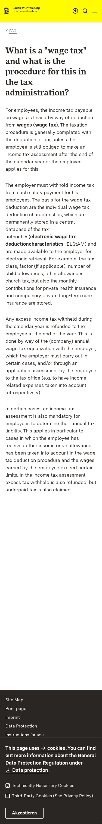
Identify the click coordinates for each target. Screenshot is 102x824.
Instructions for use (24, 734)
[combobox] (75, 11)
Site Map (14, 699)
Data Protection (21, 726)
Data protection (30, 770)
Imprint (12, 717)
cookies (56, 748)
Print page (15, 708)
